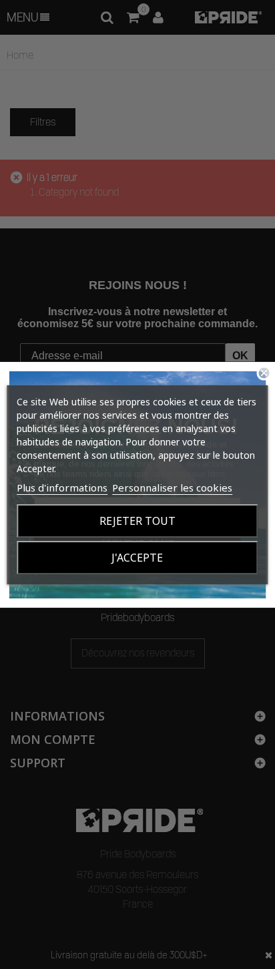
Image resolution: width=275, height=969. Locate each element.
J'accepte (137, 557)
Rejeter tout (137, 521)
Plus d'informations (62, 487)
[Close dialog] (264, 373)
